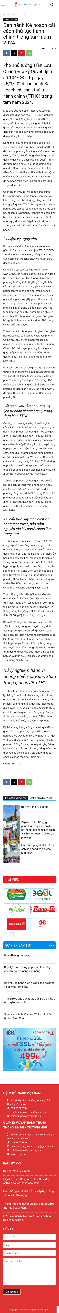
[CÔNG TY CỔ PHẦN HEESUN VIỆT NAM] (42, 894)
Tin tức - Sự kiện (19, 14)
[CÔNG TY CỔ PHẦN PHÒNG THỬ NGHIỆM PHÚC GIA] (16, 909)
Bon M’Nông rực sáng (34, 806)
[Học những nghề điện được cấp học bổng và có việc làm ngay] (11, 856)
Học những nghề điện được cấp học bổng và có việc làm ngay (38, 849)
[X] (14, 53)
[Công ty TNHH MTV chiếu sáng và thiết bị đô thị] (42, 924)
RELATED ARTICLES (15, 798)
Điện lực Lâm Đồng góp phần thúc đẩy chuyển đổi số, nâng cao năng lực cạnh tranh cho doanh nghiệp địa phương (38, 830)
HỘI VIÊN (12, 880)
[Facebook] (6, 53)
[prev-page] (5, 861)
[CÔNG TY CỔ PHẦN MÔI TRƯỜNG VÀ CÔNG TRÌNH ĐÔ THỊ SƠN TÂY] (16, 894)
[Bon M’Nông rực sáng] (11, 817)
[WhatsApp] (29, 53)
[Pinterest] (21, 53)
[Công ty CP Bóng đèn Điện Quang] (16, 924)
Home (6, 14)
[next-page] (11, 861)
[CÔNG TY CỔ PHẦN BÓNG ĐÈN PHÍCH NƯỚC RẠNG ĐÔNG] (42, 909)
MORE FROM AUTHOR (41, 798)
